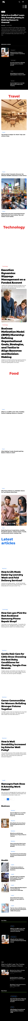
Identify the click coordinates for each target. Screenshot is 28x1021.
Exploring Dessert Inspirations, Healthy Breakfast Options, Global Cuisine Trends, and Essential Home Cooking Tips (13, 532)
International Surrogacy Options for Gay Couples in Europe (17, 899)
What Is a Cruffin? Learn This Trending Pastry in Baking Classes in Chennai (12, 19)
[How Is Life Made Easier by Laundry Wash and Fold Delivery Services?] (14, 556)
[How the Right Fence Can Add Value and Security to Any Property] (5, 83)
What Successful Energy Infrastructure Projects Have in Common (18, 835)
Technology (13, 60)
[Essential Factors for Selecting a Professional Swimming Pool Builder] (5, 853)
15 (10, 799)
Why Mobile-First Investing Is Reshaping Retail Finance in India (17, 824)
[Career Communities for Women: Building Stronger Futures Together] (14, 685)
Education (13, 50)
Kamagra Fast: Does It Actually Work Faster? (13, 786)
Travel (3, 132)
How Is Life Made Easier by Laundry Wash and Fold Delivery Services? (12, 576)
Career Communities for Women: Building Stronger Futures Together (13, 705)
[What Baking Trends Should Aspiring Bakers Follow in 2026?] (5, 73)
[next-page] (26, 6)
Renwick (3, 25)
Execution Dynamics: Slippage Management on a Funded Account (17, 64)
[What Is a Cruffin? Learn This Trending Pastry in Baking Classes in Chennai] (14, 392)
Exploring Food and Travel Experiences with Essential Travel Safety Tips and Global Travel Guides (13, 215)
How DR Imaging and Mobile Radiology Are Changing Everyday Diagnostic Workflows (17, 878)
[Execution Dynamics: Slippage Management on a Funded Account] (5, 62)
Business (12, 80)
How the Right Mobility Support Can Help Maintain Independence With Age (18, 889)
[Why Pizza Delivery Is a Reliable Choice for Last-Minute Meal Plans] (14, 471)
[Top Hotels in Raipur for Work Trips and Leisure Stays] (14, 114)
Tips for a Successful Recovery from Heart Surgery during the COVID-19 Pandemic (18, 909)
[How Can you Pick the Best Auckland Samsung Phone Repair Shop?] (14, 598)
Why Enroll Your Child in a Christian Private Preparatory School (17, 54)
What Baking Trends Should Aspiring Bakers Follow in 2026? (17, 74)
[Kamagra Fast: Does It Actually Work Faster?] (14, 768)
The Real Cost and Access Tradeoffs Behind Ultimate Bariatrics (17, 868)
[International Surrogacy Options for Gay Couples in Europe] (5, 897)
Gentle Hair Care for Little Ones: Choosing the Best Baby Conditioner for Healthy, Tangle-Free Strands (13, 661)
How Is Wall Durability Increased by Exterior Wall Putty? (13, 746)
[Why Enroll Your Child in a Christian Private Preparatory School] (5, 52)
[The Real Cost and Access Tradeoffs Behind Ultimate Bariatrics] (5, 867)
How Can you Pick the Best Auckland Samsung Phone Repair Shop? (13, 617)
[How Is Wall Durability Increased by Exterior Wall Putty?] (14, 726)
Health (3, 780)
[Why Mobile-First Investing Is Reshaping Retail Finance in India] (5, 823)
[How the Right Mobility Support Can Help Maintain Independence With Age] (5, 887)
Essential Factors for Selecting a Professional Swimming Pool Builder (18, 855)
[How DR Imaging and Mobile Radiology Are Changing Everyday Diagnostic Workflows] (5, 877)
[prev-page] (23, 6)
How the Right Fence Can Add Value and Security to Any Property (17, 84)
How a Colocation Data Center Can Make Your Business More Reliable (18, 845)
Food (3, 11)
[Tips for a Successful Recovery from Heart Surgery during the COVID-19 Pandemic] (5, 908)
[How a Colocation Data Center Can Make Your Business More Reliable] (5, 843)
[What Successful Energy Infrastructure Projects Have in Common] (5, 833)
